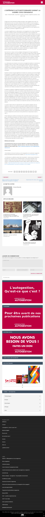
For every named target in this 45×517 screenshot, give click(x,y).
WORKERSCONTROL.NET (7, 507)
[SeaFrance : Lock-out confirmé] (12, 226)
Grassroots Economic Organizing (9, 481)
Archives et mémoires (24, 14)
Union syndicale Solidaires (7, 501)
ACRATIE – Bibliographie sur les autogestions (11, 458)
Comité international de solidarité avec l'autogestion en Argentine (16, 470)
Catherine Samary (6, 464)
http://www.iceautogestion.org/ (31, 154)
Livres (39, 14)
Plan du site (4, 433)
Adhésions (4, 421)
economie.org (5, 472)
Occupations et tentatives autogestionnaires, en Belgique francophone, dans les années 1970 (11, 215)
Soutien (3, 439)
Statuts (3, 441)
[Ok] (43, 513)
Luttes (21, 16)
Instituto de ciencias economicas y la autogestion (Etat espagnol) (15, 484)
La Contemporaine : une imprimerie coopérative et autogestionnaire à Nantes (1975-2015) (31, 215)
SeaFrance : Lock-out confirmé (10, 234)
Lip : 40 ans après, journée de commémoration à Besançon (29, 243)
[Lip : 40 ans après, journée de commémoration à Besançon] (32, 230)
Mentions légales (5, 430)
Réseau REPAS (5, 493)
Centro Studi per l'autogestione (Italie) (10, 467)
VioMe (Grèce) (5, 504)
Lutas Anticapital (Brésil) (7, 487)
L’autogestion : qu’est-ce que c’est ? (9, 427)
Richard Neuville (11, 14)
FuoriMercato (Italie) (6, 478)
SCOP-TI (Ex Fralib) (6, 498)
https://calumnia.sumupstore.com (25, 146)
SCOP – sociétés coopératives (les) (9, 495)
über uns (4, 444)
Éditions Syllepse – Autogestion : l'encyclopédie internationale (15, 475)
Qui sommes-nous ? (6, 436)
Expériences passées (33, 14)
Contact (4, 424)
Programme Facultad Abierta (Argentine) (10, 490)
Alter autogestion (6, 461)
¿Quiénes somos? (5, 447)
